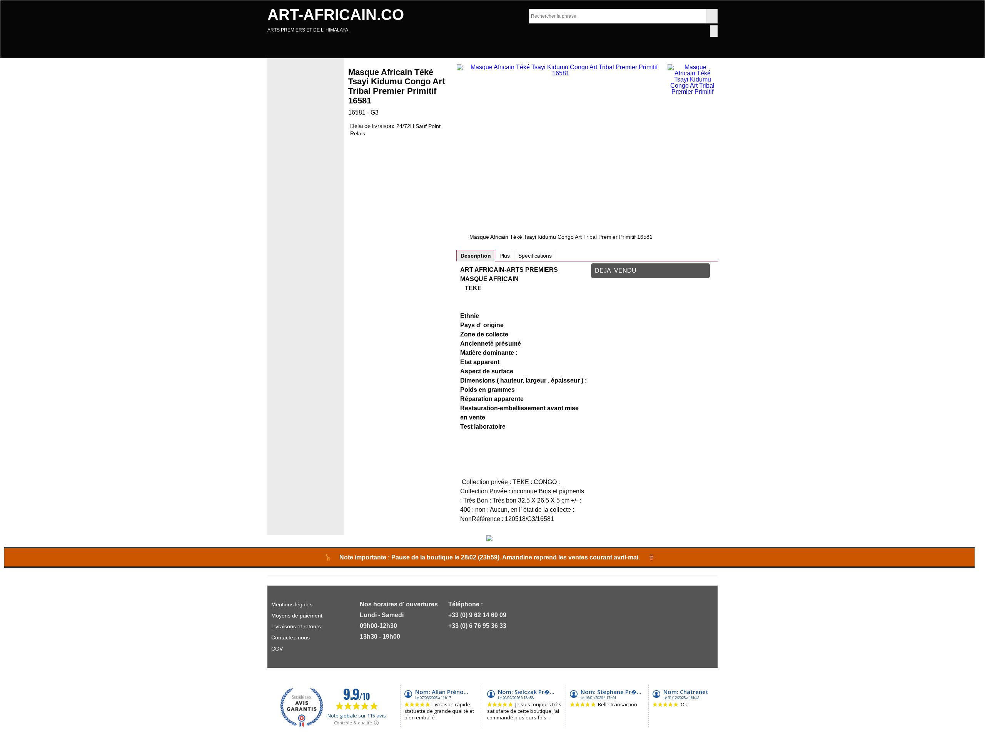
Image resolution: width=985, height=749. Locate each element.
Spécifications (535, 256)
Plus (504, 256)
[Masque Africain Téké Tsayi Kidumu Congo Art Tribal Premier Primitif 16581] (561, 149)
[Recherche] (711, 16)
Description (476, 256)
